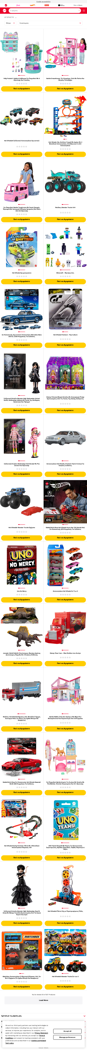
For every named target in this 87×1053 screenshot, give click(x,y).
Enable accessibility (43, 1)
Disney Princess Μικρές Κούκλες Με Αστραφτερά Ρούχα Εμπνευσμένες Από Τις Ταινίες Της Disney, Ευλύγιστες (65, 398)
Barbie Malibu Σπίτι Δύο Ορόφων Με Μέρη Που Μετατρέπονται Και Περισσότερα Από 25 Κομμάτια (65, 717)
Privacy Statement (41, 1033)
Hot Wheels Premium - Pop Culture (65, 335)
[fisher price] (47, 5)
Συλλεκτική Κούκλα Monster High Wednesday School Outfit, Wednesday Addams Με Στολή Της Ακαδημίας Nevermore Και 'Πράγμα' (22, 400)
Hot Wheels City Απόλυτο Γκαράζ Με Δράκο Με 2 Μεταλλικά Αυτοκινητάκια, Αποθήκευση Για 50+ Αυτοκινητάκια (65, 143)
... (15, 17)
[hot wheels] (32, 5)
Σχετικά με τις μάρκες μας (11, 1016)
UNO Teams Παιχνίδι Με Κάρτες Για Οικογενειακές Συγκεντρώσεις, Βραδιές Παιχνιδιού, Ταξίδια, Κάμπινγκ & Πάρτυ (65, 847)
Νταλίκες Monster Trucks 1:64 (65, 207)
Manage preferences (67, 1037)
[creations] (61, 5)
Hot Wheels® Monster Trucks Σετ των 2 (65, 976)
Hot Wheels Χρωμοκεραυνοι (21, 273)
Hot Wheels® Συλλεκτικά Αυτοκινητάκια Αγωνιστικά (21, 141)
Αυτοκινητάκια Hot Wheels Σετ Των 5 (65, 591)
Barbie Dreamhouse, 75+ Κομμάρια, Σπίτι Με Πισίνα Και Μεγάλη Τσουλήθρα (65, 79)
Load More (43, 1000)
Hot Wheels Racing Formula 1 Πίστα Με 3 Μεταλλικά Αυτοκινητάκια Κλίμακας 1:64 (21, 846)
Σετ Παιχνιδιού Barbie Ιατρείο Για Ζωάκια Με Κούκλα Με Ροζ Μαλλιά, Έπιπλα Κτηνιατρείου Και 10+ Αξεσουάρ (65, 783)
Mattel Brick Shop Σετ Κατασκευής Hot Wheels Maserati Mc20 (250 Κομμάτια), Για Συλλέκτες (22, 783)
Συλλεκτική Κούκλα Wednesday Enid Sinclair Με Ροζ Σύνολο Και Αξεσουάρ (21, 464)
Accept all (67, 1031)
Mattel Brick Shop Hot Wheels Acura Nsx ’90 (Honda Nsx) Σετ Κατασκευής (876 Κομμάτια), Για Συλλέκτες (65, 528)
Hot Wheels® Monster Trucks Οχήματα (21, 527)
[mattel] (6, 5)
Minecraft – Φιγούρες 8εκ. (65, 273)
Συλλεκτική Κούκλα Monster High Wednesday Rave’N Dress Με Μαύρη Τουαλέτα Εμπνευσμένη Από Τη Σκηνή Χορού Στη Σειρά (22, 912)
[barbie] (18, 5)
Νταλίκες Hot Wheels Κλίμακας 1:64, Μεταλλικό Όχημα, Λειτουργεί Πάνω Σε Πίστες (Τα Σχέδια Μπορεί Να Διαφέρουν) (22, 718)
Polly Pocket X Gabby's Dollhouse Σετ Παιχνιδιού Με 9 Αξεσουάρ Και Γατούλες (22, 79)
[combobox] (45, 10)
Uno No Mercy (22, 591)
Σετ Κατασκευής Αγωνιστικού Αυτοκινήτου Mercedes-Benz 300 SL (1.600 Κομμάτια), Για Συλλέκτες (22, 335)
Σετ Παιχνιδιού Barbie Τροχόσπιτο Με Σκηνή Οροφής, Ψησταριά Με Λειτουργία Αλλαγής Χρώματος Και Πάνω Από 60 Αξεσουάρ (22, 209)
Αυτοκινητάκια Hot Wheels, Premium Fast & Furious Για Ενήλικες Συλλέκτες (65, 464)
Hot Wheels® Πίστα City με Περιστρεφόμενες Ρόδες (65, 911)
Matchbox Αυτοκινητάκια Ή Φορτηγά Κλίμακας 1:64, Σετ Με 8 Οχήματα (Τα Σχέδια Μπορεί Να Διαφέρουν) (22, 977)
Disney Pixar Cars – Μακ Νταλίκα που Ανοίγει (65, 653)
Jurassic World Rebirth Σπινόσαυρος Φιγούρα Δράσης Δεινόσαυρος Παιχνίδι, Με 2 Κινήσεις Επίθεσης (21, 654)
